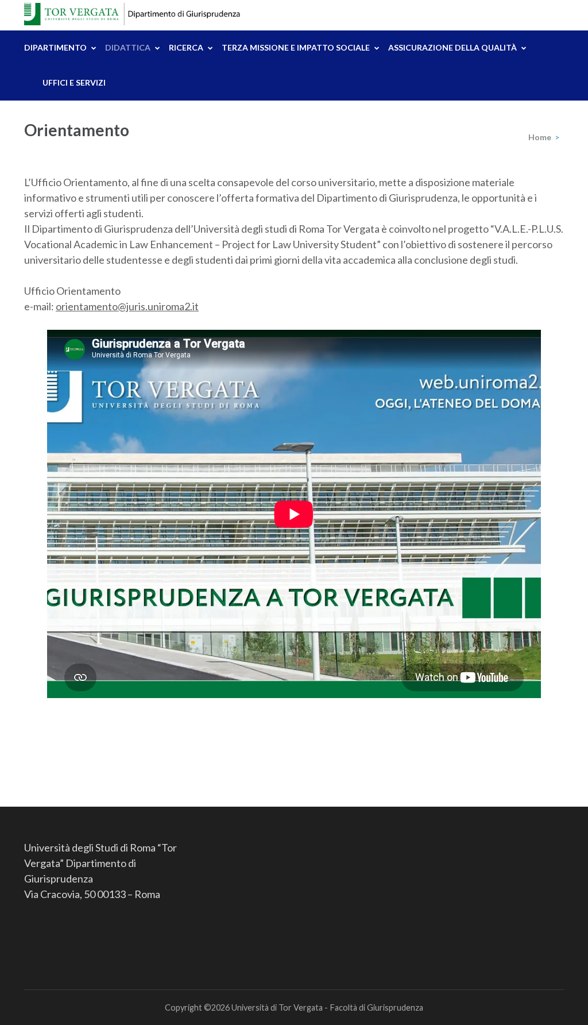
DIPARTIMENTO (55, 47)
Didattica (127, 47)
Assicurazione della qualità (452, 47)
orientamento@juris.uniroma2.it (127, 306)
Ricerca (186, 47)
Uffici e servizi (74, 82)
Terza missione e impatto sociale (296, 47)
